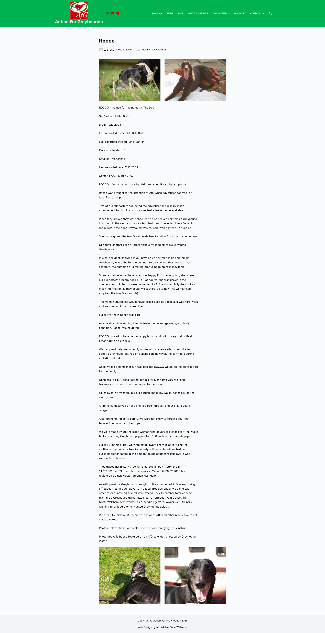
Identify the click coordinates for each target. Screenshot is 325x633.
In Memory (240, 13)
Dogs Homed (220, 13)
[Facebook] (107, 13)
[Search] (270, 13)
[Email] (112, 13)
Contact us (257, 13)
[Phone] (117, 13)
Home (170, 13)
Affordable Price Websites (171, 627)
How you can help (198, 13)
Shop (180, 13)
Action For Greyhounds (79, 21)
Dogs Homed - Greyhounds (151, 49)
